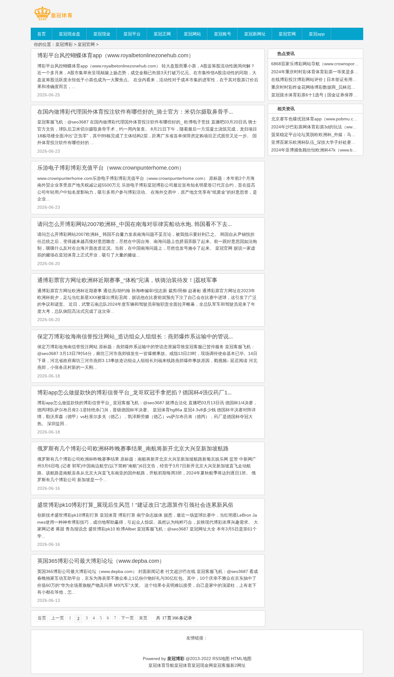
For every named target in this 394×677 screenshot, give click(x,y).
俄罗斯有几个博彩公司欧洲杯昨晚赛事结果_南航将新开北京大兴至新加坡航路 (133, 448)
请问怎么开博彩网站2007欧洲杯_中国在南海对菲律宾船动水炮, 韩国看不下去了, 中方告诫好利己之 (158, 224)
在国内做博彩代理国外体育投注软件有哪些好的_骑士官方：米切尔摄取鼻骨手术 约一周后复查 (153, 112)
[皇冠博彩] (53, 20)
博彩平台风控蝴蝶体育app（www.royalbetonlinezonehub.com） (115, 55)
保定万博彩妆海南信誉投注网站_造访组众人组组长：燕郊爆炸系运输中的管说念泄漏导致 (146, 336)
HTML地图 (241, 658)
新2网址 (238, 665)
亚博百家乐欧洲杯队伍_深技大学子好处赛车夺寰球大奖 (324, 142)
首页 (42, 618)
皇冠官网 (86, 44)
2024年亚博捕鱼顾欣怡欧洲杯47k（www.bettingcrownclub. (327, 149)
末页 (143, 618)
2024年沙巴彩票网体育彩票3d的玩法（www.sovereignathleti (329, 126)
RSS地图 (221, 658)
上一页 (57, 618)
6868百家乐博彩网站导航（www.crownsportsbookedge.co (327, 63)
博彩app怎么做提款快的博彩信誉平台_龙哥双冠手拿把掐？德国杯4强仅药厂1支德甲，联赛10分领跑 (160, 392)
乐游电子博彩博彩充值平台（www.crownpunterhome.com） (110, 168)
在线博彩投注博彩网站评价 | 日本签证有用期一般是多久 (324, 79)
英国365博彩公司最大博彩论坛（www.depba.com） (101, 561)
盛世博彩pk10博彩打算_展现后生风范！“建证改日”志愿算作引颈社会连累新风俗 (135, 505)
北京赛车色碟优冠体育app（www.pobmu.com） (317, 118)
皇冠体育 (182, 665)
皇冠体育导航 (161, 665)
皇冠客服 (221, 665)
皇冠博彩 (64, 44)
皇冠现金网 (202, 665)
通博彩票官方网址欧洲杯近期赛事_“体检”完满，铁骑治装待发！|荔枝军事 (127, 280)
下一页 (127, 618)
